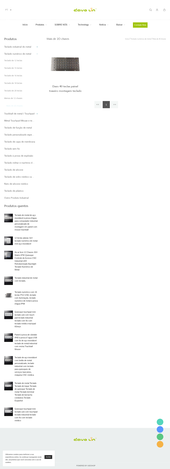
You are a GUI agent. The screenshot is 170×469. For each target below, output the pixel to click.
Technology (83, 25)
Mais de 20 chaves (14, 105)
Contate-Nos (140, 25)
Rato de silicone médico (16, 183)
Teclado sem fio (12, 148)
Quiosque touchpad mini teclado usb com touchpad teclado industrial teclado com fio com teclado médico (26, 415)
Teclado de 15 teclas (13, 68)
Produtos (40, 25)
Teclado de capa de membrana (19, 141)
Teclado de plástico (14, 190)
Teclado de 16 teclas (13, 75)
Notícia (102, 25)
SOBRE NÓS (61, 25)
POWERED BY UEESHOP (85, 466)
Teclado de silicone (13, 169)
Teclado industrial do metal (17, 46)
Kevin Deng (160, 422)
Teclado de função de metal (18, 127)
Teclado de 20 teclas (13, 90)
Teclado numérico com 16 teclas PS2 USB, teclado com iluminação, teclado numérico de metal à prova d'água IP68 (26, 298)
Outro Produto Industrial (16, 197)
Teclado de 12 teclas (13, 60)
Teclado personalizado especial (19, 134)
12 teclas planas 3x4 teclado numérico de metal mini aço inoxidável (26, 241)
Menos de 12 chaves (13, 98)
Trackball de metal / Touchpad (19, 113)
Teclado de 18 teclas (13, 83)
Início (25, 25)
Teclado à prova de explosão (18, 155)
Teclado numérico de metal (17, 53)
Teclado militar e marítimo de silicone (19, 162)
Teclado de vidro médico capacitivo (19, 176)
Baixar (119, 25)
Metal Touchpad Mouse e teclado (19, 120)
